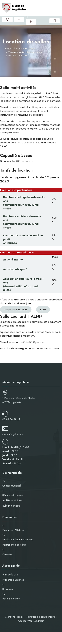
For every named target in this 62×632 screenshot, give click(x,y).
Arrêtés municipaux (12, 500)
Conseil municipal (11, 485)
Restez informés (54, 20)
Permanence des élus (14, 545)
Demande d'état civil (13, 530)
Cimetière (7, 554)
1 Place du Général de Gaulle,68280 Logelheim (18, 400)
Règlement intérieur (16, 309)
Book (43, 309)
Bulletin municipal (11, 506)
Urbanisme (31, 22)
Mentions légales (14, 617)
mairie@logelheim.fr (12, 434)
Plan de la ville (7, 19)
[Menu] (58, 8)
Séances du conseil (12, 495)
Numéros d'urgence (19, 19)
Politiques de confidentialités (41, 617)
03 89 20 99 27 (11, 419)
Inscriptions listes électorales (17, 539)
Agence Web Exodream (31, 621)
